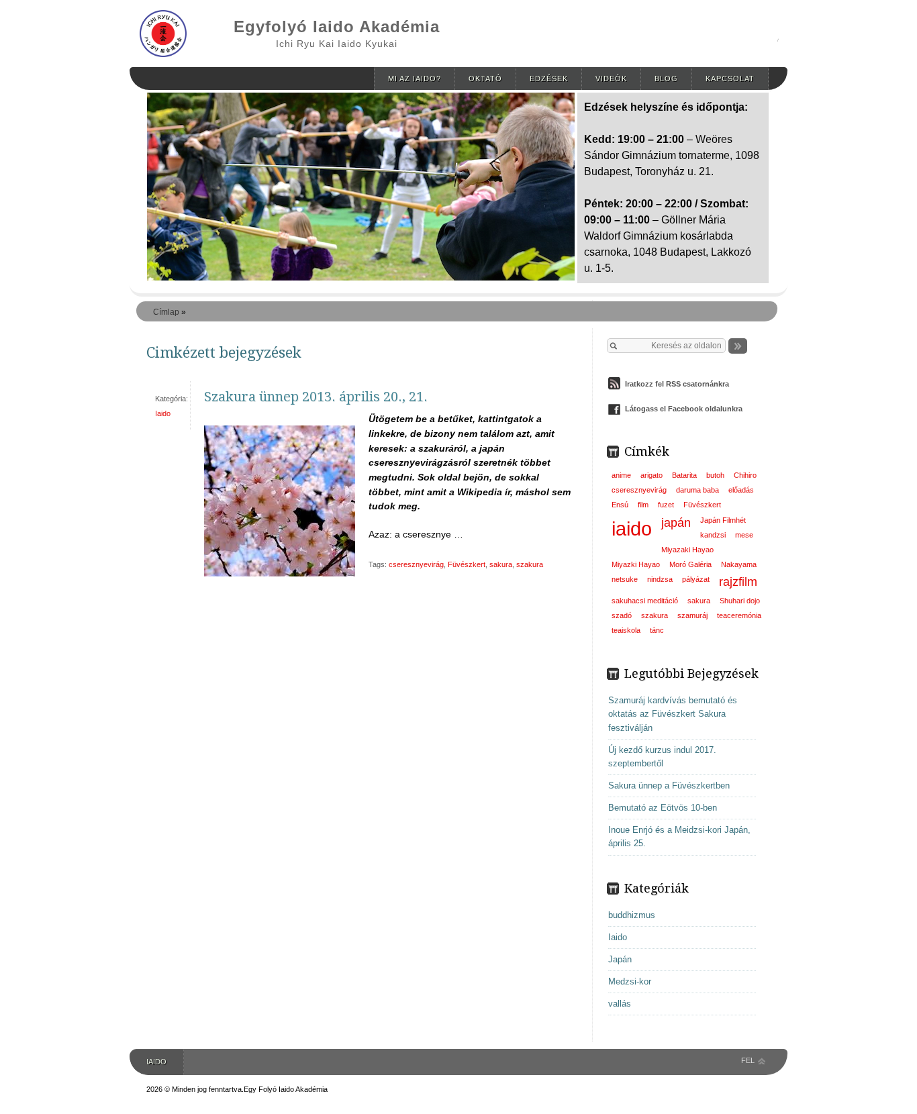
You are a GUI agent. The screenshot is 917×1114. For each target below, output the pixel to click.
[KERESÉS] (737, 346)
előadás (741, 490)
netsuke (625, 579)
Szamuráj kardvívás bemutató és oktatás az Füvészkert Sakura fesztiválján (672, 713)
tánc (657, 630)
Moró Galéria (690, 564)
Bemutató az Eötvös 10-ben (662, 808)
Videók (611, 78)
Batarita (684, 475)
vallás (619, 1004)
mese (744, 535)
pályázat (696, 579)
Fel (748, 1060)
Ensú (620, 505)
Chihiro (745, 475)
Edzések (549, 78)
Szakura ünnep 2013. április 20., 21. (316, 397)
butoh (715, 475)
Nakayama (739, 564)
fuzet (666, 505)
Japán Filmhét (723, 520)
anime (621, 475)
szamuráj (692, 615)
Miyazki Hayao (636, 564)
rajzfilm (738, 582)
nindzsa (660, 579)
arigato (651, 475)
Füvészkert (466, 564)
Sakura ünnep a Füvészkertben (669, 785)
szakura (529, 564)
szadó (622, 615)
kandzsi (713, 535)
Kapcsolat (730, 78)
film (643, 505)
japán (676, 522)
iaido (632, 528)
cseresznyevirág (416, 564)
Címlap (166, 312)
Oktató (485, 78)
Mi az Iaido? (414, 78)
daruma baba (697, 490)
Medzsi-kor (629, 981)
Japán (620, 959)
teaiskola (626, 630)
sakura (500, 564)
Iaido (163, 413)
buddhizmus (631, 915)
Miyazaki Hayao (687, 550)
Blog (666, 78)
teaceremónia (739, 615)
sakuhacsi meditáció (645, 601)
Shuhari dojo (740, 601)
